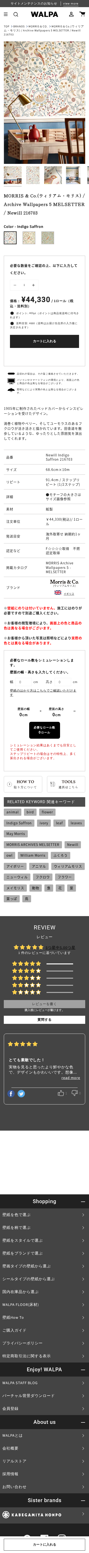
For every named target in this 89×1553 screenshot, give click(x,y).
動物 (35, 887)
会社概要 (10, 1448)
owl (9, 855)
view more (70, 3)
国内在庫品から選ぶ (20, 1291)
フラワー (65, 876)
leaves (76, 822)
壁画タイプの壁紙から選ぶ (26, 1266)
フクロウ (43, 876)
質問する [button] (44, 1019)
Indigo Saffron (19, 822)
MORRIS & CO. (38, 26)
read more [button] (70, 1077)
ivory (44, 822)
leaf (59, 822)
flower (47, 812)
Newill (72, 844)
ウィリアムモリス (68, 866)
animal (12, 812)
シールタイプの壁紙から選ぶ (28, 1279)
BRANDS (19, 26)
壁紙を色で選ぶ (16, 1214)
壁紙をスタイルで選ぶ (22, 1240)
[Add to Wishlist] (44, 356)
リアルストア (14, 1461)
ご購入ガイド (14, 1330)
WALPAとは (12, 1435)
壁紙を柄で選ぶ (16, 1227)
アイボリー (15, 866)
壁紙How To (13, 1317)
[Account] (71, 14)
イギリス (69, 594)
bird (30, 812)
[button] (16, 14)
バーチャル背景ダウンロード (28, 1395)
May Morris (15, 833)
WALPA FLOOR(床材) (20, 1304)
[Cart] (82, 14)
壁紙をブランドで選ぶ (22, 1253)
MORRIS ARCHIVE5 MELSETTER (32, 844)
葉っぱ (11, 898)
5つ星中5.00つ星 (60, 947)
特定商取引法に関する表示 (26, 1356)
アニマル (39, 866)
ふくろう (60, 855)
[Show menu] (7, 14)
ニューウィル (17, 876)
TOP (6, 26)
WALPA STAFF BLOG (20, 1383)
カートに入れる (44, 341)
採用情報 (10, 1474)
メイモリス (15, 887)
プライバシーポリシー (22, 1343)
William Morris (33, 855)
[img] (23, 1044)
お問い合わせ (14, 1487)
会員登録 (10, 1408)
